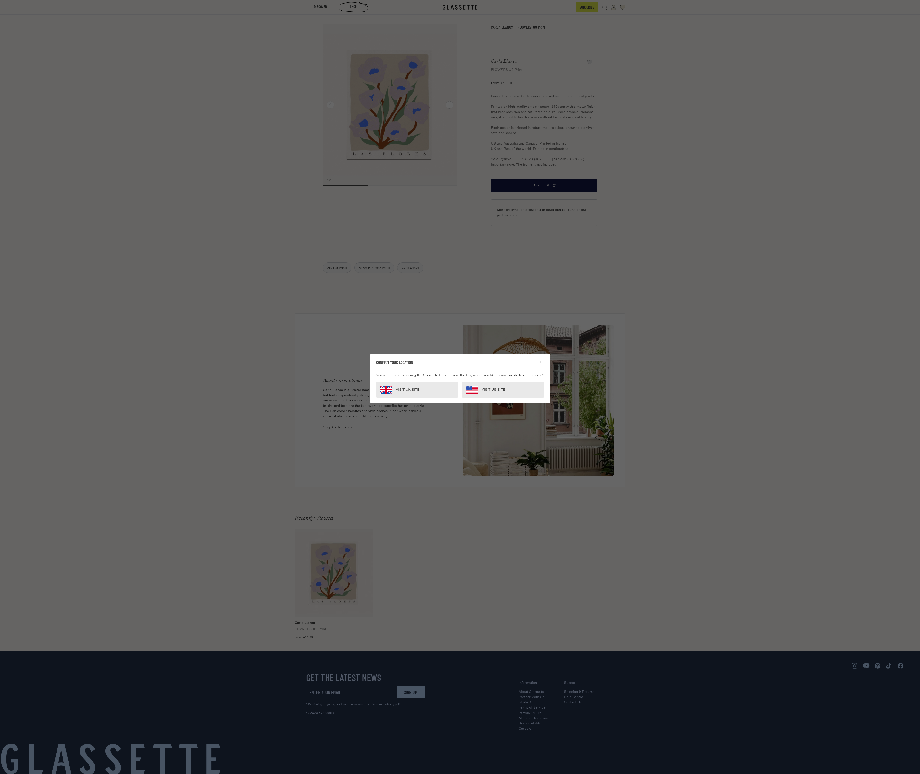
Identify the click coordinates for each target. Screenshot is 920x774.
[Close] (541, 362)
